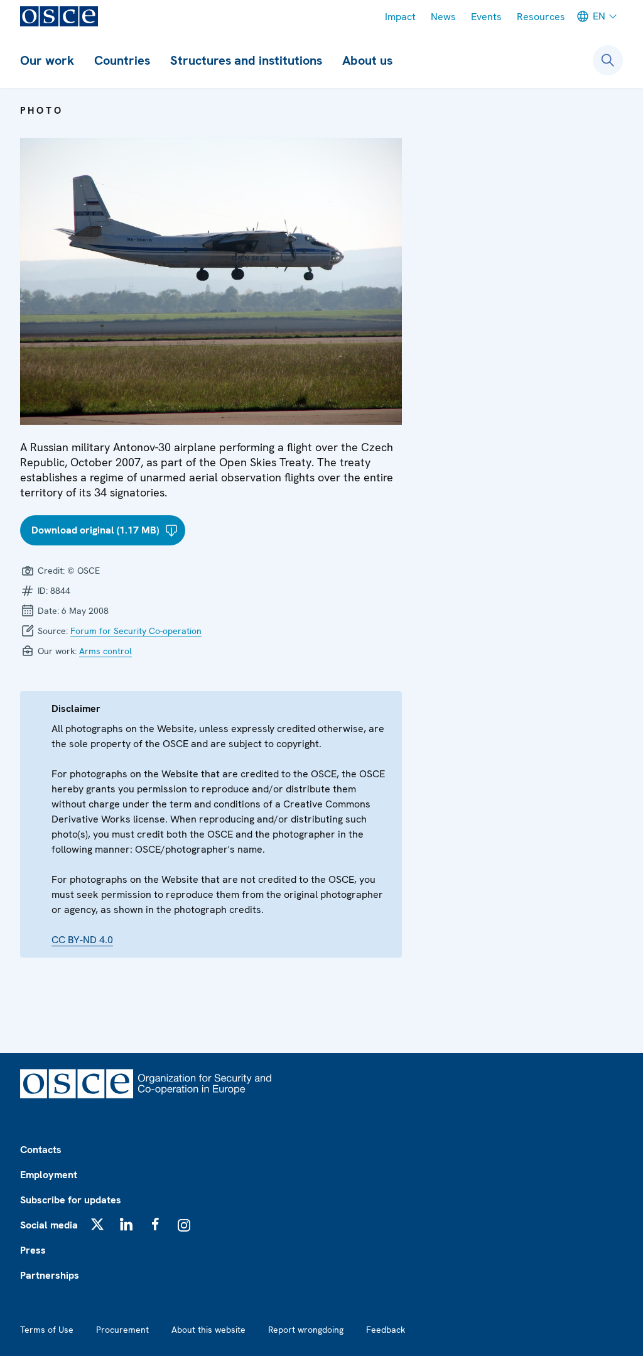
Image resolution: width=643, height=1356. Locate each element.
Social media (49, 1225)
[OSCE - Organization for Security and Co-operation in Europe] (59, 16)
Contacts (41, 1149)
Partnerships (49, 1275)
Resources (541, 16)
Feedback (385, 1329)
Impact (400, 16)
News (443, 16)
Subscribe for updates (70, 1199)
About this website (208, 1329)
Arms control (105, 651)
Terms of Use (46, 1329)
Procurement (122, 1329)
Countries (122, 60)
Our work (47, 60)
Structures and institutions (246, 60)
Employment (48, 1174)
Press (33, 1250)
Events (486, 16)
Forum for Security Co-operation (136, 631)
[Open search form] (608, 60)
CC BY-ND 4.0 (82, 939)
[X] (97, 1224)
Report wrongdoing (305, 1329)
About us (367, 60)
